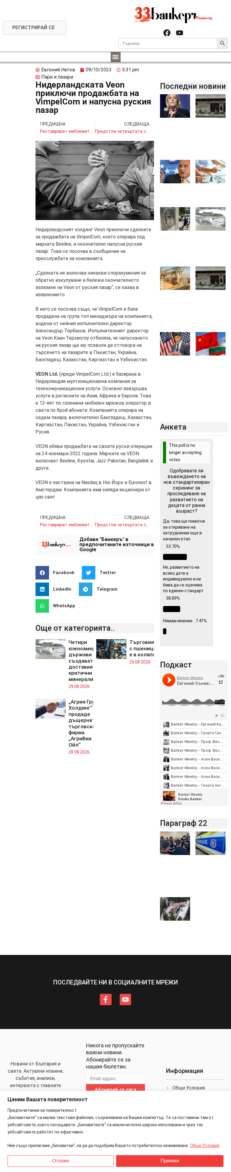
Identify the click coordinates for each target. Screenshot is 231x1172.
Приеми (170, 1161)
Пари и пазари (57, 77)
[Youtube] (179, 33)
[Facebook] (167, 33)
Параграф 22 (183, 823)
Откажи (60, 1161)
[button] (116, 57)
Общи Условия (205, 1145)
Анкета (173, 426)
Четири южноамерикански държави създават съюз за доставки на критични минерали (92, 660)
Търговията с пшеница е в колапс (144, 648)
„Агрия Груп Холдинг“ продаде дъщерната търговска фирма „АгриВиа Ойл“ (83, 723)
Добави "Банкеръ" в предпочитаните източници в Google (116, 544)
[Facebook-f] (105, 999)
